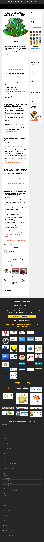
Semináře (5, 488)
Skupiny (31, 83)
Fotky (4, 518)
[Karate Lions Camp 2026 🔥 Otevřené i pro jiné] (37, 43)
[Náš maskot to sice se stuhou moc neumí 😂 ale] (37, 32)
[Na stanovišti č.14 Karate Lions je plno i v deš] (34, 32)
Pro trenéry (32, 73)
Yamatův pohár (6, 480)
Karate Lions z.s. (6, 6)
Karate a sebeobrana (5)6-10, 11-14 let (10, 465)
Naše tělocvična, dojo (7, 510)
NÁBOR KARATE (12, 1)
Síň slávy (5, 513)
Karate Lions (4, 505)
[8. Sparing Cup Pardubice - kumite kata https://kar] (40, 43)
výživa (31, 101)
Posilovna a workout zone (8, 448)
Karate (5, 438)
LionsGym (27, 1)
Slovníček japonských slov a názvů (10, 527)
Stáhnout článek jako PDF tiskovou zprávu (16, 240)
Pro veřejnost (32, 75)
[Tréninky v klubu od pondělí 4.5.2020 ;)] (7, 271)
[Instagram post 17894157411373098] (31, 38)
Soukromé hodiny (7, 450)
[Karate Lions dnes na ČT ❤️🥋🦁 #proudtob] (31, 32)
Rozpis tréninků (6, 460)
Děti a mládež (4, 453)
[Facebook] (9, 261)
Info (31, 59)
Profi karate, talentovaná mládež (9, 468)
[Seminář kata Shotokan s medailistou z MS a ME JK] (34, 38)
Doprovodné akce (33, 56)
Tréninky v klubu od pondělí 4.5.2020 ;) (6, 276)
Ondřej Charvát (13, 37)
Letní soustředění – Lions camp (9, 478)
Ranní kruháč (6, 443)
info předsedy (11, 244)
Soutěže (31, 85)
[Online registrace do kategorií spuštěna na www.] (31, 43)
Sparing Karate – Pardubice (8, 483)
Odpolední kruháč (7, 445)
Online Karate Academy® (34, 539)
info (7, 244)
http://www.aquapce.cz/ (19, 93)
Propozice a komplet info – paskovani (13, 162)
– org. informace (6, 515)
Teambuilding (32, 90)
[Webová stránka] (8, 261)
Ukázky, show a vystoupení (35, 94)
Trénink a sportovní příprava (35, 92)
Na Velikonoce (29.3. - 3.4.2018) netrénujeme (23, 276)
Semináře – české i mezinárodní (33, 81)
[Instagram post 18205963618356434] (34, 40)
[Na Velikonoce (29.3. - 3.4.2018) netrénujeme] (23, 271)
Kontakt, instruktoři (7, 508)
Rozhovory (32, 78)
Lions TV (5, 520)
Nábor (5, 455)
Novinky (3, 428)
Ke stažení (6, 525)
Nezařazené (32, 64)
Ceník (4, 435)
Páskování (33, 60)
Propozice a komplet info (11, 131)
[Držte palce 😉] (31, 40)
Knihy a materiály (6, 523)
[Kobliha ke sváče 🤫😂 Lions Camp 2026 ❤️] (40, 35)
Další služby (4, 495)
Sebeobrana (6, 440)
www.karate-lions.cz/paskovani (19, 142)
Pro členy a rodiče (33, 71)
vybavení (31, 99)
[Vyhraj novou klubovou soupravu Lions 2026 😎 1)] (34, 35)
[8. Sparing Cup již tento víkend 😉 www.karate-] (34, 43)
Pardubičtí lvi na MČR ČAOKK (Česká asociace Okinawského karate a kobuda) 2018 (15, 278)
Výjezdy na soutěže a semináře (9, 493)
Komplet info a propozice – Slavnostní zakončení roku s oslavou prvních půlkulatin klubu (15, 234)
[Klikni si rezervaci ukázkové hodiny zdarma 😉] (31, 35)
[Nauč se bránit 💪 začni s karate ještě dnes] (40, 40)
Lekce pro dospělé (5, 430)
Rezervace (5, 433)
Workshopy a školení (7, 498)
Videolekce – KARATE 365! (8, 530)
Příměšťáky (5, 475)
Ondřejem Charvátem (22, 539)
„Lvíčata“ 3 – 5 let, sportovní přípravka (10, 463)
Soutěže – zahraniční (34, 87)
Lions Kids (20, 1)
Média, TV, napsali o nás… (35, 62)
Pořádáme (4, 473)
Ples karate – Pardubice (8, 485)
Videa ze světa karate (34, 96)
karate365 (33, 1)
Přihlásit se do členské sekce (8, 535)
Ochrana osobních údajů (22, 308)
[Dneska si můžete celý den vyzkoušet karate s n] (37, 40)
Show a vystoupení (7, 503)
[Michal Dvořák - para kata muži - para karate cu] (37, 38)
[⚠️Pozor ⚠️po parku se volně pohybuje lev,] (40, 32)
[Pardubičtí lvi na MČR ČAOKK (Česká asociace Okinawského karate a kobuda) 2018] (15, 271)
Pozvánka (32, 66)
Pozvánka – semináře (34, 69)
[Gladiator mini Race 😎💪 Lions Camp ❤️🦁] (37, 35)
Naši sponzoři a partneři (8, 532)
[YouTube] (10, 261)
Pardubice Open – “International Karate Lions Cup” (12, 490)
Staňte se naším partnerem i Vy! (22, 421)
